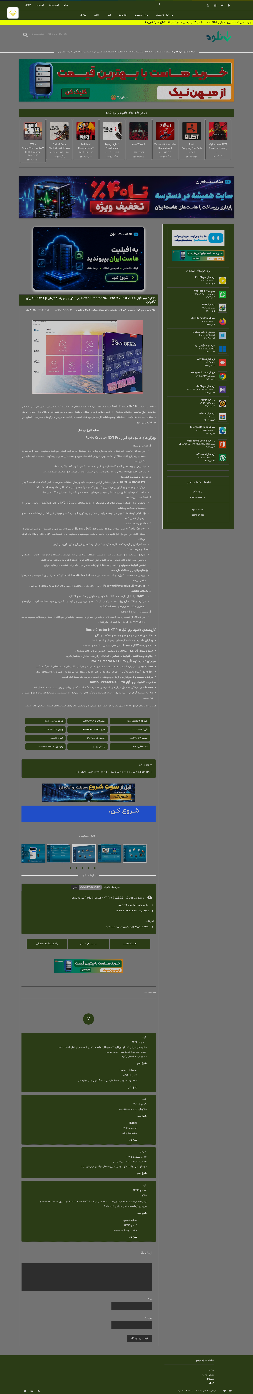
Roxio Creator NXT (91, 729)
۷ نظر (29, 310)
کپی (75, 887)
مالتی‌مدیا (104, 310)
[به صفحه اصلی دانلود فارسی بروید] (219, 42)
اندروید (122, 15)
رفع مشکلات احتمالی (47, 944)
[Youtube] (228, 5)
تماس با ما (54, 5)
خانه (66, 5)
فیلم (109, 15)
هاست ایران (182, 1391)
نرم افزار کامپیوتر (164, 15)
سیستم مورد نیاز (88, 944)
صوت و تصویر (118, 310)
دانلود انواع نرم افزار (88, 430)
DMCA (28, 5)
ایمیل (148, 1318)
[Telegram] (221, 5)
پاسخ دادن (142, 1063)
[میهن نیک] (198, 256)
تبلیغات (40, 5)
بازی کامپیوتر (141, 15)
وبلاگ (83, 15)
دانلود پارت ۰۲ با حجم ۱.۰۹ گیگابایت (132, 910)
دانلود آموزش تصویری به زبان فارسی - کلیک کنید (127, 926)
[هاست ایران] (198, 238)
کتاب (96, 15)
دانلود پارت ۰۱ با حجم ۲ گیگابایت (133, 905)
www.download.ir (90, 887)
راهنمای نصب (130, 944)
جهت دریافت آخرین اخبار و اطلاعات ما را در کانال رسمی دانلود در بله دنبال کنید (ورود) (198, 22)
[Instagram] (214, 5)
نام (150, 1299)
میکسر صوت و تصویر (86, 310)
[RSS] (207, 5)
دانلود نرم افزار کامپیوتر (176, 52)
